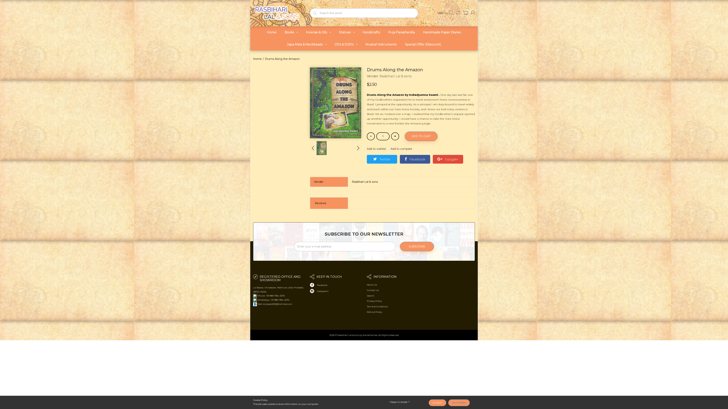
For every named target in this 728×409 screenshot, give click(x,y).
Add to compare (401, 149)
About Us (372, 284)
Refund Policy (374, 312)
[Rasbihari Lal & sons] (278, 12)
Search (370, 295)
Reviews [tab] (320, 203)
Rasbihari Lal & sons (395, 76)
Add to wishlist (376, 149)
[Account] (473, 13)
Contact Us (373, 290)
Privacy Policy (374, 301)
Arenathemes (370, 335)
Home (257, 59)
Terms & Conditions (377, 306)
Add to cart (421, 136)
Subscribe (417, 246)
